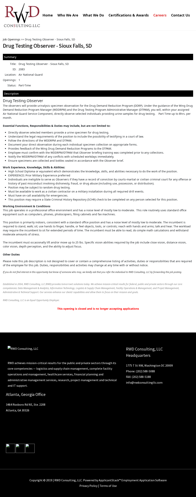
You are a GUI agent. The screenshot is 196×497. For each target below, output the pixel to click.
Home (47, 15)
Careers (160, 15)
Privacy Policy (88, 486)
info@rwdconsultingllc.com (144, 382)
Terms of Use (108, 486)
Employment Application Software (144, 480)
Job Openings (11, 39)
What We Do (93, 15)
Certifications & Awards (129, 15)
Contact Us (180, 15)
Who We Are (67, 15)
